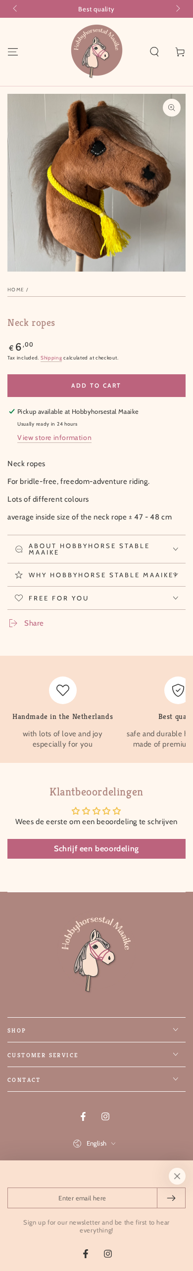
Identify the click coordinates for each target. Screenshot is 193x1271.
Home (15, 289)
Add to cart (96, 385)
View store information (54, 437)
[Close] (177, 1176)
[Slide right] (177, 9)
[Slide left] (15, 9)
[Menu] (13, 51)
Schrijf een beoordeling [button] (96, 848)
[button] (154, 51)
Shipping (51, 358)
